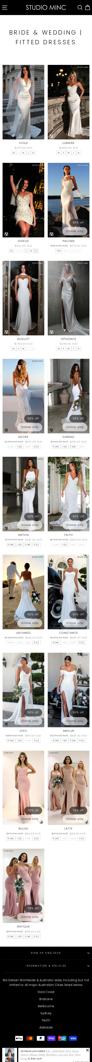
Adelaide (46, 1027)
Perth (46, 1020)
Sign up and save (46, 953)
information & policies (46, 965)
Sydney (45, 1013)
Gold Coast (46, 992)
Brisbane (46, 999)
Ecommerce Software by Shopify (46, 1058)
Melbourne (46, 1006)
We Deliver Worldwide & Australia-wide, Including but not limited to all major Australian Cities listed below (46, 982)
